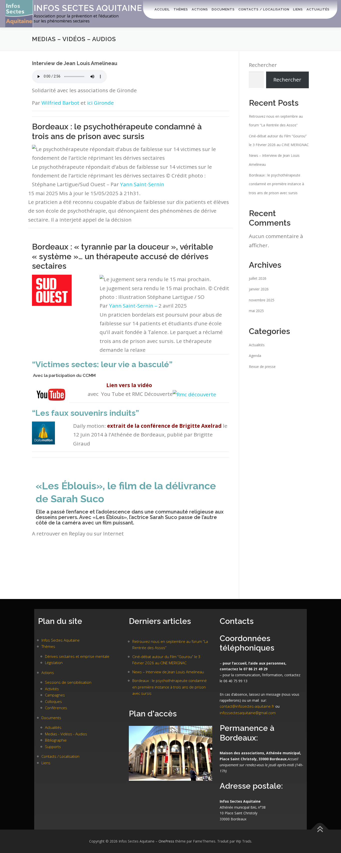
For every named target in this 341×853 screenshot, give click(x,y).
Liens (298, 9)
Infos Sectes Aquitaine (88, 8)
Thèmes (180, 9)
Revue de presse (262, 366)
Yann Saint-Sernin (142, 184)
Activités (52, 688)
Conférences (56, 707)
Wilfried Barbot (60, 102)
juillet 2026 (257, 278)
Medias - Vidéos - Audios (66, 733)
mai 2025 (256, 310)
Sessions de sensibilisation (68, 682)
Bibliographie (56, 740)
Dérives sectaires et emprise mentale (77, 656)
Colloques (53, 701)
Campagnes (55, 694)
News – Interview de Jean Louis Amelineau (168, 671)
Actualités (318, 9)
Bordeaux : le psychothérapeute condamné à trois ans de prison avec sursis (117, 131)
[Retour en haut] (320, 830)
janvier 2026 (259, 289)
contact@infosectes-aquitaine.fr (247, 706)
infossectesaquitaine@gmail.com (248, 712)
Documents (223, 9)
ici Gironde (100, 102)
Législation (54, 662)
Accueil (162, 9)
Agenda (255, 355)
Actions (200, 9)
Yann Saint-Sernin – (134, 305)
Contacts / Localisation (263, 9)
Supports (53, 746)
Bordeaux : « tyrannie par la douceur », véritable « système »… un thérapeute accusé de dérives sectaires (122, 256)
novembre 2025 (261, 300)
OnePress (166, 841)
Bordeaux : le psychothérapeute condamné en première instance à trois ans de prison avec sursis (276, 184)
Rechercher (263, 64)
